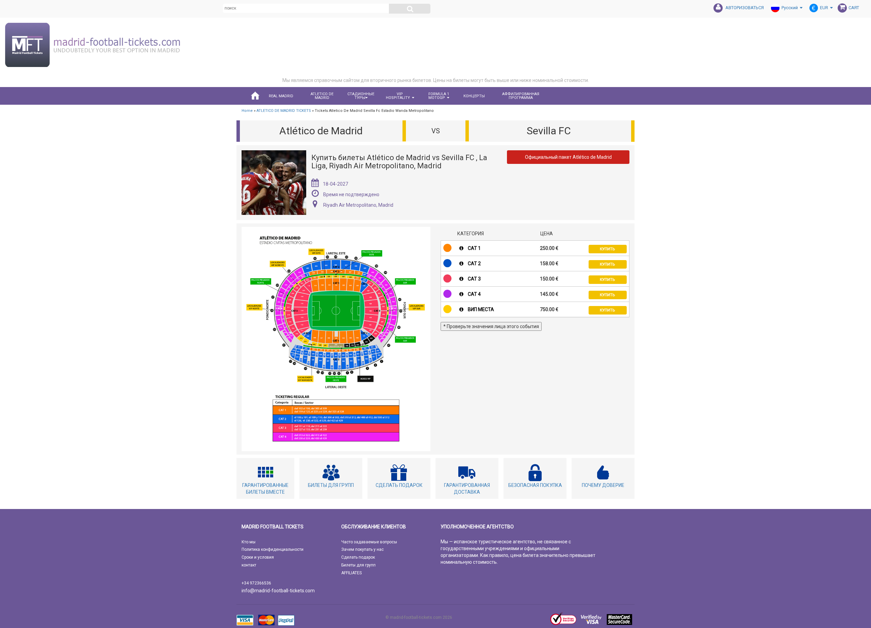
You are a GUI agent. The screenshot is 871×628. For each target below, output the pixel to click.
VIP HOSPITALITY (398, 96)
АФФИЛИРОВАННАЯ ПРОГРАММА (520, 96)
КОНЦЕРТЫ (474, 96)
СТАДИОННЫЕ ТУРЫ (360, 96)
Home (247, 110)
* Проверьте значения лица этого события (491, 326)
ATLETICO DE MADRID (322, 96)
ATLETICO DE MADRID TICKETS (284, 110)
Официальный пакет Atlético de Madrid (568, 157)
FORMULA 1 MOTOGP (438, 96)
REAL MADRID (281, 96)
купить (607, 249)
